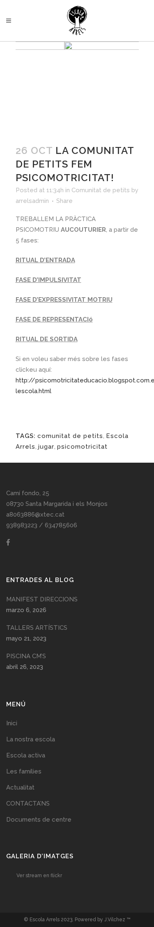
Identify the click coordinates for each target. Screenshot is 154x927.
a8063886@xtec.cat (35, 514)
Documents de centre (38, 819)
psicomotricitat (82, 446)
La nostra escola (30, 739)
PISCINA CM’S (26, 656)
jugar (46, 446)
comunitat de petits (70, 436)
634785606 (61, 525)
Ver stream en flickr (39, 875)
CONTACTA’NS (28, 803)
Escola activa (25, 755)
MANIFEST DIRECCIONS (42, 599)
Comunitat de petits (100, 190)
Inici (11, 723)
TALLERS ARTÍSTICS (36, 627)
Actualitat (20, 787)
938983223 (21, 525)
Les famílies (23, 771)
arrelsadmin (32, 201)
